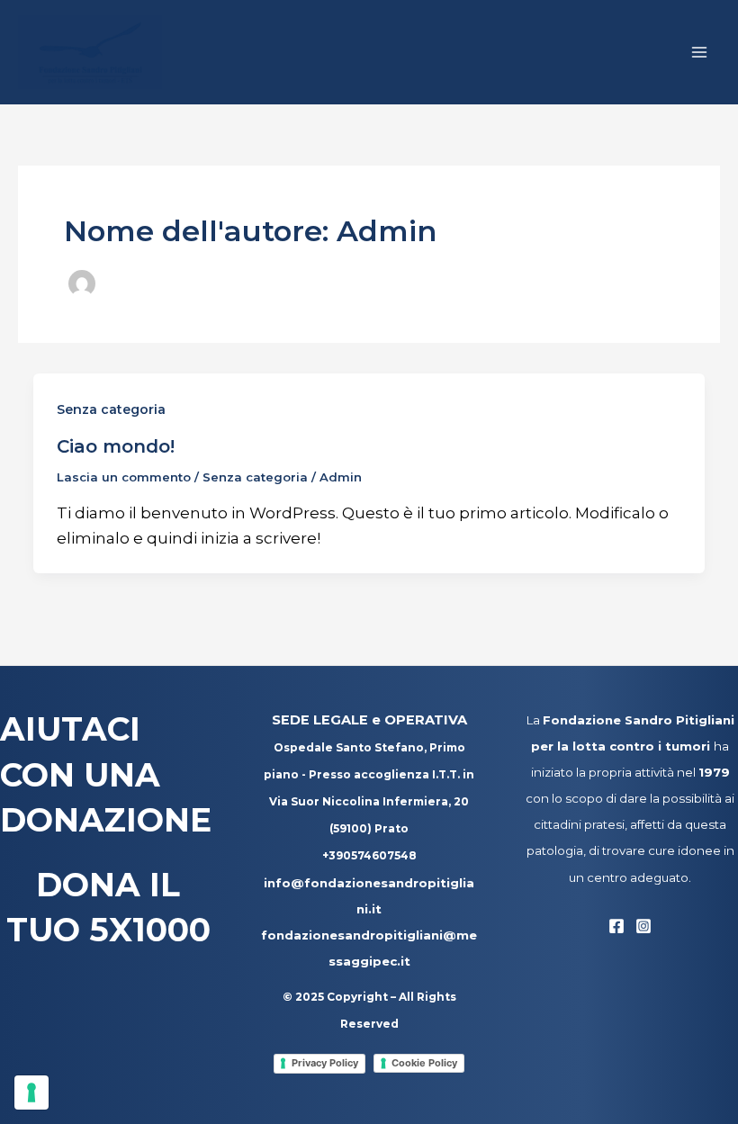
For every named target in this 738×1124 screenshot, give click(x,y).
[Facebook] (616, 926)
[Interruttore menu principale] (700, 52)
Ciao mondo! (116, 446)
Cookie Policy (424, 1063)
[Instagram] (643, 926)
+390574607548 (369, 855)
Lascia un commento (124, 477)
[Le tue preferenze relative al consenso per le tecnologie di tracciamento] (31, 1092)
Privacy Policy (325, 1063)
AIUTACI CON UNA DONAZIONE (106, 774)
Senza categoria (111, 409)
